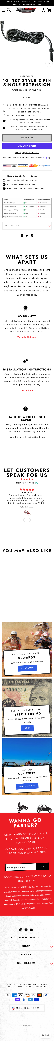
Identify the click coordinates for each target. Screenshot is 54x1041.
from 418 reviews (25, 483)
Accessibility (40, 987)
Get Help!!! (26, 963)
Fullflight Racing (26, 937)
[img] (27, 479)
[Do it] (27, 707)
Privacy (29, 987)
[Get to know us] (27, 766)
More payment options (27, 152)
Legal (20, 987)
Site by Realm (27, 1025)
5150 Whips (27, 76)
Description (12, 226)
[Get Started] (27, 649)
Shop (26, 946)
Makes (26, 954)
